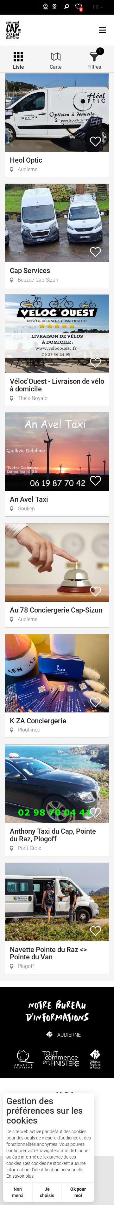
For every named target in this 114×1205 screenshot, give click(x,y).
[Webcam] (58, 7)
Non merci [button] (17, 1192)
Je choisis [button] (47, 1192)
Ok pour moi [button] (78, 1192)
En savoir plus (20, 1176)
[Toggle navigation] (103, 30)
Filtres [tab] (94, 67)
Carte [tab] (55, 67)
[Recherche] (68, 7)
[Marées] (44, 7)
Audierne (69, 1035)
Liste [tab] (18, 67)
